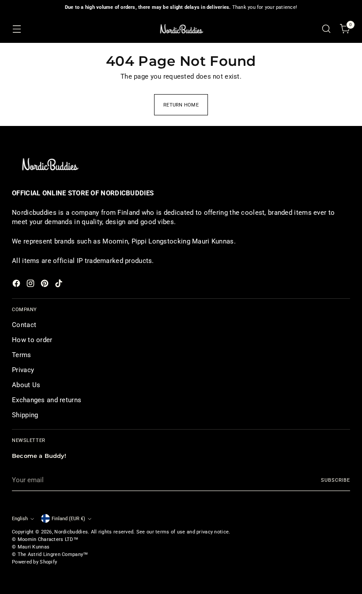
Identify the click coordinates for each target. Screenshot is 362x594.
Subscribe (335, 480)
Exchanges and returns (46, 400)
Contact (24, 325)
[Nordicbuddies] (181, 29)
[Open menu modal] (17, 29)
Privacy (23, 370)
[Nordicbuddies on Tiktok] (59, 285)
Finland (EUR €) (68, 518)
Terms (21, 355)
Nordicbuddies (71, 532)
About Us (26, 385)
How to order (32, 340)
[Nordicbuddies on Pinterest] (45, 285)
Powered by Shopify (34, 562)
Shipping (25, 415)
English (20, 518)
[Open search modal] (326, 29)
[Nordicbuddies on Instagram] (31, 285)
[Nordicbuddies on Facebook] (17, 285)
